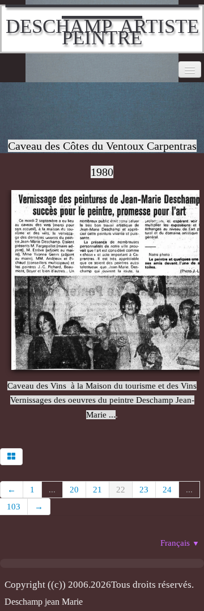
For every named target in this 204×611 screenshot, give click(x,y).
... (52, 489)
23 (143, 489)
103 (13, 506)
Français (179, 542)
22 (120, 489)
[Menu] (189, 69)
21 (97, 489)
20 (74, 489)
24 (167, 489)
